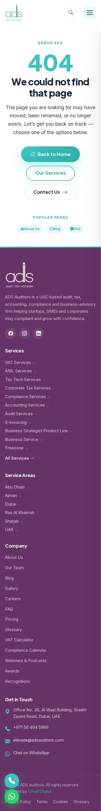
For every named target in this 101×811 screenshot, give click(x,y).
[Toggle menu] (90, 12)
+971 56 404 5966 (31, 727)
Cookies (60, 802)
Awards (12, 671)
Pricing (11, 619)
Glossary (13, 629)
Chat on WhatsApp (31, 752)
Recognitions (17, 681)
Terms (42, 802)
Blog (56, 229)
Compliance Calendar (25, 650)
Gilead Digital (39, 791)
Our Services (50, 173)
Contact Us (46, 192)
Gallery (11, 588)
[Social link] (10, 333)
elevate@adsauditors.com (38, 740)
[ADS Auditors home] (14, 12)
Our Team (14, 567)
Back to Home (54, 154)
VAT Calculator (19, 639)
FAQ (77, 229)
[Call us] (11, 781)
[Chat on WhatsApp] (11, 796)
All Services (17, 458)
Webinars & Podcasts (26, 660)
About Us (32, 229)
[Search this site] (70, 12)
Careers (12, 598)
